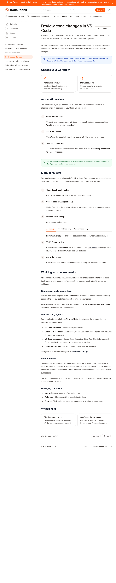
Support (13, 33)
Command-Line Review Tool (41, 16)
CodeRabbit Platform (16, 16)
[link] (58, 420)
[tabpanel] (79, 236)
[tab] (51, 228)
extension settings (79, 352)
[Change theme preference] (109, 10)
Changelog (14, 29)
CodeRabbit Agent (80, 16)
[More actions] (110, 28)
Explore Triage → (67, 4)
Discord (13, 38)
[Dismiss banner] (112, 3)
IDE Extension (62, 16)
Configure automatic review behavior (61, 164)
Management (98, 16)
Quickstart (14, 24)
